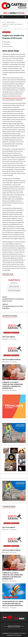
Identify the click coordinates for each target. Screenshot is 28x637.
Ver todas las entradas (14, 290)
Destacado (6, 378)
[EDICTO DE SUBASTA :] (14, 327)
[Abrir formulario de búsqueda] (25, 16)
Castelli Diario (7, 42)
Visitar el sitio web (14, 286)
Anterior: (13, 299)
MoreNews (10, 635)
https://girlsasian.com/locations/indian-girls (14, 98)
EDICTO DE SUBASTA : (9, 337)
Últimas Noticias (6, 32)
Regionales (6, 597)
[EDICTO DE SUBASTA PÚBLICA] (14, 349)
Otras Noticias (7, 332)
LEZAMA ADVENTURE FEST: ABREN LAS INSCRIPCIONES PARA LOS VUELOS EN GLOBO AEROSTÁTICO (12, 603)
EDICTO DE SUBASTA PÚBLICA (11, 359)
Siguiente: (12, 306)
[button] (2, 17)
